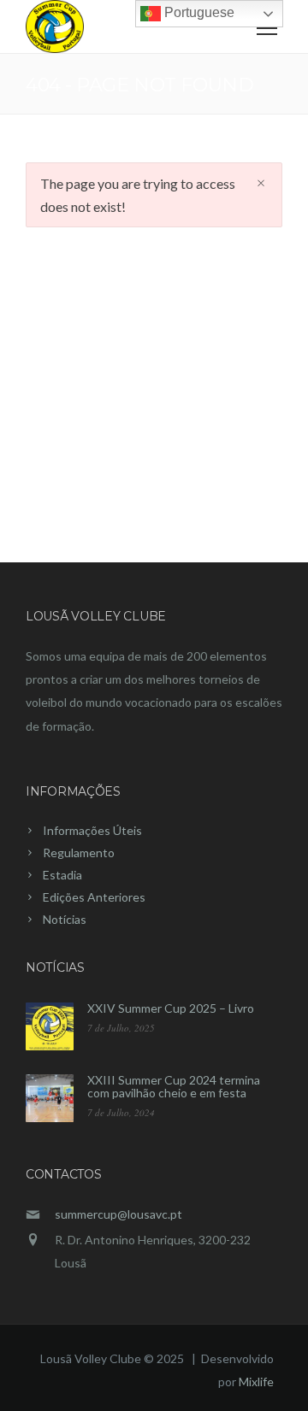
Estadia (62, 874)
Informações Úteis (92, 830)
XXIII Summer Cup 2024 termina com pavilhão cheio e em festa (173, 1086)
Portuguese (197, 12)
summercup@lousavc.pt (118, 1214)
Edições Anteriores (94, 897)
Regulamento (79, 852)
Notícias (64, 919)
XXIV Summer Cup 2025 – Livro (170, 1008)
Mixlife (256, 1381)
